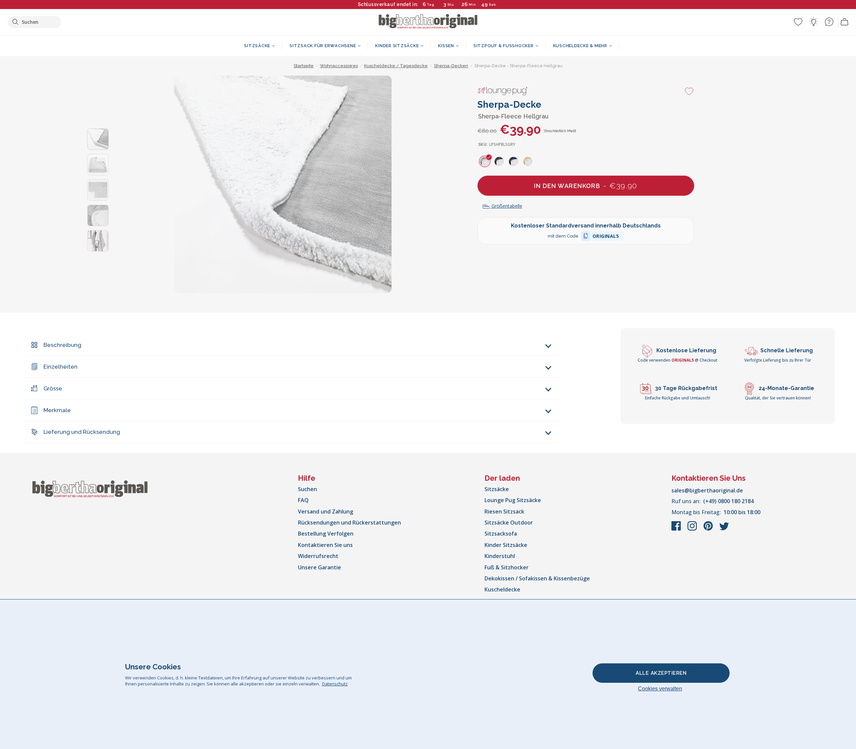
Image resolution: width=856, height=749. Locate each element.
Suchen (307, 489)
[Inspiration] (814, 22)
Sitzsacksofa (501, 533)
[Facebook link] (676, 529)
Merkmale (57, 410)
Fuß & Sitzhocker (507, 567)
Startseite (304, 65)
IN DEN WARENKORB (585, 185)
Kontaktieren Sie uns (325, 545)
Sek (492, 4)
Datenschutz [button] (335, 684)
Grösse (52, 388)
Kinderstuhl (500, 556)
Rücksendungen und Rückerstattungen (349, 522)
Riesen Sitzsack (504, 511)
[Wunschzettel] (798, 22)
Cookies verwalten (660, 688)
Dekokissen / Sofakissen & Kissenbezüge (537, 578)
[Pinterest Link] (709, 529)
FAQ (303, 500)
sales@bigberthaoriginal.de (707, 490)
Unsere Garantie (319, 567)
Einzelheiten (60, 366)
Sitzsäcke (497, 489)
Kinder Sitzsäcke (506, 545)
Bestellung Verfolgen (325, 533)
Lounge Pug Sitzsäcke (513, 500)
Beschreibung (62, 345)
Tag (430, 4)
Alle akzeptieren (661, 673)
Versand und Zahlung (325, 511)
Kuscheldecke (502, 589)
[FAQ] (829, 22)
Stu (450, 4)
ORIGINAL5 (606, 237)
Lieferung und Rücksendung (81, 432)
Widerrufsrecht (318, 556)
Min (472, 4)
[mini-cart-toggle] (844, 22)
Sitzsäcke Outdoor (509, 522)
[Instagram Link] (692, 529)
